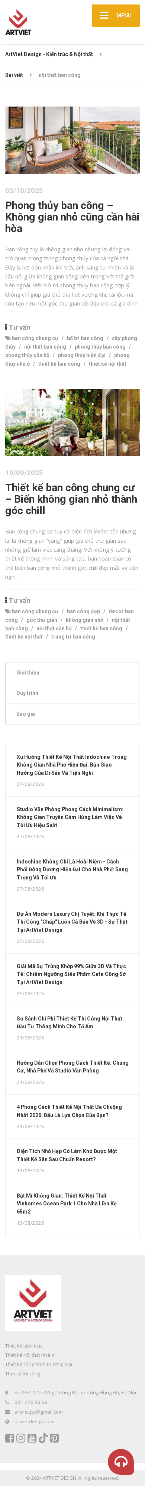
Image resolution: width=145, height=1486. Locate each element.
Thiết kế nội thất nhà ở (29, 1355)
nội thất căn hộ (54, 628)
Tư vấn (19, 327)
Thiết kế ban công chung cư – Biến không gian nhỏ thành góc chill (71, 499)
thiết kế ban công (59, 364)
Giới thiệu (27, 673)
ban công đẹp (83, 611)
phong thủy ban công (100, 347)
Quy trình (27, 693)
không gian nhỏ (84, 620)
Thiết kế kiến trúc (23, 1345)
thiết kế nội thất (107, 364)
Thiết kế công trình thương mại (38, 1364)
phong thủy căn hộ (27, 355)
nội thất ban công (45, 347)
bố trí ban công (85, 338)
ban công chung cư (35, 338)
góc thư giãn (41, 620)
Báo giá (25, 714)
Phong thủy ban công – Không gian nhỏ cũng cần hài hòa (72, 217)
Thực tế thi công (22, 1373)
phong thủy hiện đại (82, 355)
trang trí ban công (73, 637)
